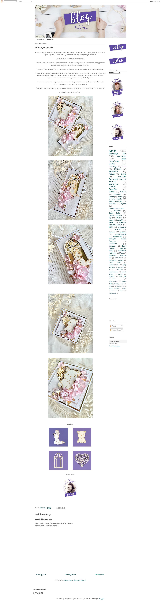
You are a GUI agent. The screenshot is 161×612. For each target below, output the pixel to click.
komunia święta (115, 199)
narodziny (112, 246)
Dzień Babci (114, 213)
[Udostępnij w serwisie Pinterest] (64, 508)
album (111, 192)
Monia (111, 288)
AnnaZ (120, 197)
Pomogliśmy (50, 39)
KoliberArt (113, 171)
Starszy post (99, 575)
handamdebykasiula (116, 208)
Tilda (111, 227)
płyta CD (111, 286)
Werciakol (112, 204)
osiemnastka (113, 281)
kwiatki (119, 220)
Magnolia (117, 194)
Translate (116, 346)
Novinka (123, 192)
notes (111, 220)
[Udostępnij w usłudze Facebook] (62, 508)
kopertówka (119, 258)
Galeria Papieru (115, 215)
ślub (124, 166)
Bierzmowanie (113, 265)
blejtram (111, 276)
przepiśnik (112, 255)
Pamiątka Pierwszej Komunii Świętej (117, 179)
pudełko (112, 186)
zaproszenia (117, 236)
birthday (116, 283)
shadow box (120, 286)
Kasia (122, 253)
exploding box (117, 154)
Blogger (101, 598)
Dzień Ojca (119, 269)
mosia (123, 174)
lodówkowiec (112, 293)
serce (111, 222)
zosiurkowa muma (116, 260)
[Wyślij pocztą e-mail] (57, 508)
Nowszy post (41, 575)
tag (110, 218)
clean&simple (113, 272)
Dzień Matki (114, 262)
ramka (112, 174)
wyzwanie (121, 156)
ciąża (121, 290)
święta (111, 197)
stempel (112, 232)
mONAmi (117, 211)
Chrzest (117, 169)
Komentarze (116, 330)
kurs (123, 283)
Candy (120, 274)
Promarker (113, 244)
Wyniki (112, 164)
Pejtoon (123, 204)
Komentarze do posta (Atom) (75, 580)
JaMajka (119, 218)
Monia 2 (117, 288)
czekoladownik (120, 234)
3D (110, 269)
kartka (112, 150)
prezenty (121, 267)
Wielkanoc (113, 184)
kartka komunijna (115, 201)
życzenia (123, 232)
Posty (113, 326)
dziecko (117, 229)
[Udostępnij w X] (61, 508)
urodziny (113, 166)
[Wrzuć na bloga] (59, 508)
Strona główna (40, 39)
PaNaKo (113, 189)
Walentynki (122, 227)
